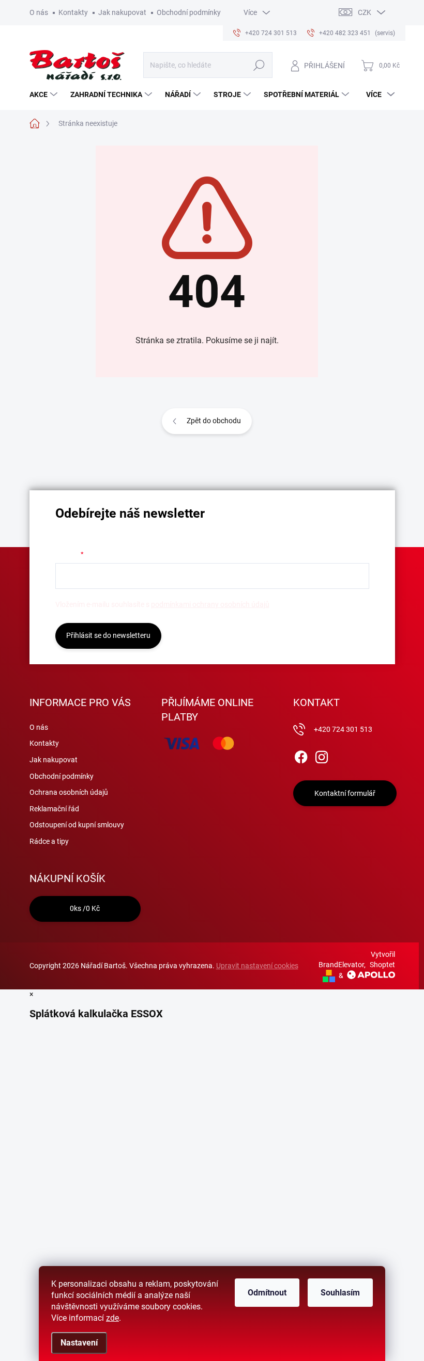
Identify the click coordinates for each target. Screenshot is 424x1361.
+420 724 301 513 (343, 729)
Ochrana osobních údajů (68, 792)
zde (112, 1318)
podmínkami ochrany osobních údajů (210, 604)
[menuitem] (44, 94)
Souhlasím (340, 1293)
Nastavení (79, 1343)
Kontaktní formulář (344, 793)
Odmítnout (267, 1293)
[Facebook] (301, 755)
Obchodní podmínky (189, 12)
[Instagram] (321, 755)
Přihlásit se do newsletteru (108, 635)
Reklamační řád (54, 809)
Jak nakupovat (122, 12)
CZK (364, 12)
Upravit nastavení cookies (257, 966)
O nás (38, 12)
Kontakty (73, 12)
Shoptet (382, 964)
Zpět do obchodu (214, 421)
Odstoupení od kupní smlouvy (76, 825)
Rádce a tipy (49, 841)
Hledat (258, 65)
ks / (85, 908)
